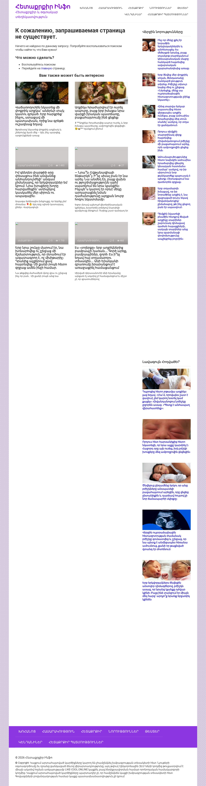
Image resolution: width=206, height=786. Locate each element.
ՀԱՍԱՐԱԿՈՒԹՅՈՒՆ (110, 8)
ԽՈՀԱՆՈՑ (86, 8)
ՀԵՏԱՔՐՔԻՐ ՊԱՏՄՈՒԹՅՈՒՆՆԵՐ (168, 14)
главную (46, 68)
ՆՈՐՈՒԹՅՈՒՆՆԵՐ (161, 8)
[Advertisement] (166, 303)
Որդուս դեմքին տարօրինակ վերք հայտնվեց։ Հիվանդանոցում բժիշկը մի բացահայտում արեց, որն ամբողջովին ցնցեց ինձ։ (174, 141)
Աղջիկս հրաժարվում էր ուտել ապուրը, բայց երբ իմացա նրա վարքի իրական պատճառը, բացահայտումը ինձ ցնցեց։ (99, 112)
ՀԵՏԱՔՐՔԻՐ (136, 8)
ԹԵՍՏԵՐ (182, 8)
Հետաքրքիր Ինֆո (42, 6)
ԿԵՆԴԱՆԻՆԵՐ (133, 14)
